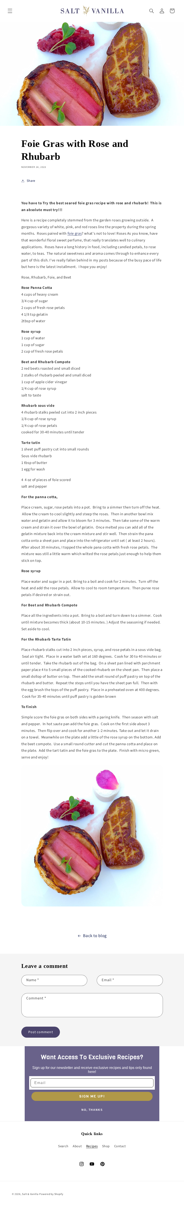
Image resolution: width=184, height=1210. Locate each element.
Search (63, 1146)
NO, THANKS (92, 1109)
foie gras (75, 233)
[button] (10, 11)
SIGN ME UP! (92, 1096)
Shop (106, 1146)
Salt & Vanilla (30, 1194)
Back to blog (95, 936)
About (77, 1146)
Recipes (92, 1146)
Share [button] (31, 180)
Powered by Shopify (51, 1194)
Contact (120, 1146)
